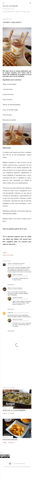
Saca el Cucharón (10, 6)
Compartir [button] (5, 252)
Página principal (8, 12)
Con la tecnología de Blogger (18, 463)
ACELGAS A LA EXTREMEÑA (14, 410)
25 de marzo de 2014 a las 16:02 (15, 289)
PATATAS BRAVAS (10, 439)
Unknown (10, 312)
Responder (11, 284)
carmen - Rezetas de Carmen (16, 263)
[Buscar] (30, 2)
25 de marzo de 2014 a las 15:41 (15, 265)
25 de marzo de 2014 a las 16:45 (20, 275)
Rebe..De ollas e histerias (15, 288)
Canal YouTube (20, 12)
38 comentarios (11, 442)
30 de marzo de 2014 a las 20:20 (21, 320)
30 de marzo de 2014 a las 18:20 (21, 312)
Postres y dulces (10, 255)
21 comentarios (11, 413)
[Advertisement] (17, 371)
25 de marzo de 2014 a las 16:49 (20, 299)
